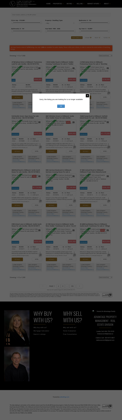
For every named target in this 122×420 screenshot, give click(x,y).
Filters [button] (106, 38)
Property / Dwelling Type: (54, 20)
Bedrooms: (85, 20)
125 (72, 286)
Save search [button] (76, 38)
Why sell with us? (69, 327)
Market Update (93, 4)
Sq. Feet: (86, 29)
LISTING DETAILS (17, 97)
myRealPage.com (64, 397)
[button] (40, 327)
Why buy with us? (40, 327)
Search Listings (40, 334)
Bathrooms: (17, 29)
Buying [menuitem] (69, 4)
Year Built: (52, 29)
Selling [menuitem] (80, 4)
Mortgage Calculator (41, 331)
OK (61, 106)
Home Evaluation (69, 331)
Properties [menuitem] (57, 4)
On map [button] (87, 38)
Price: (18, 20)
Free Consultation (70, 334)
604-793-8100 (32, 106)
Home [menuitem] (48, 4)
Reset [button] (96, 38)
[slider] (12, 23)
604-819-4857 (16, 106)
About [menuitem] (106, 4)
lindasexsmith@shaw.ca (19, 107)
